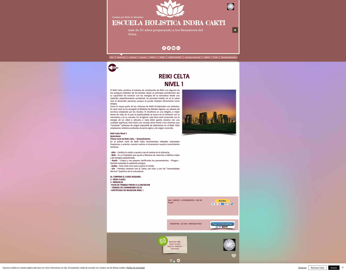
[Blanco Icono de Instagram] (170, 260)
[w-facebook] (174, 262)
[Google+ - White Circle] (178, 48)
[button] (222, 202)
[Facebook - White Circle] (164, 48)
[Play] (235, 30)
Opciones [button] (302, 267)
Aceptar (334, 267)
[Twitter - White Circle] (169, 48)
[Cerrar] (342, 268)
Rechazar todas (317, 267)
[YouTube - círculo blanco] (178, 260)
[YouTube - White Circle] (174, 48)
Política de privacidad (135, 267)
